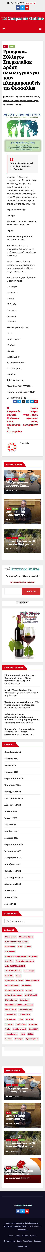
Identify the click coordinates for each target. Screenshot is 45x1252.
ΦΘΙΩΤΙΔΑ (33, 1029)
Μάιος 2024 (10, 765)
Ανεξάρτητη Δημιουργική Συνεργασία (21, 956)
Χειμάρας (19, 1039)
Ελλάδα (15, 479)
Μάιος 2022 (10, 904)
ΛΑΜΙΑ (29, 990)
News (5, 46)
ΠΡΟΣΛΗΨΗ (10, 1010)
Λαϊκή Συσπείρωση (13, 995)
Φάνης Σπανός (11, 1034)
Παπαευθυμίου (25, 1010)
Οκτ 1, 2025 (14, 1096)
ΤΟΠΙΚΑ (18, 105)
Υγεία (7, 1029)
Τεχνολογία (28, 1241)
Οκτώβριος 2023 (12, 792)
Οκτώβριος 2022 (12, 871)
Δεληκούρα (29, 971)
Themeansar (22, 1229)
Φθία (22, 1034)
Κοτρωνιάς (26, 985)
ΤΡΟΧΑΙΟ (9, 1024)
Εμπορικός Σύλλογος (29, 101)
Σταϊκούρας (10, 1019)
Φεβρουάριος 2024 (13, 778)
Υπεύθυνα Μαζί (19, 1029)
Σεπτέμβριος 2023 (13, 798)
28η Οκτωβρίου (26, 937)
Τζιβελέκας (21, 1024)
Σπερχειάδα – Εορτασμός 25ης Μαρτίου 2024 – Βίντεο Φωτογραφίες (19, 732)
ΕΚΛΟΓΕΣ (9, 976)
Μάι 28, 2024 (14, 1151)
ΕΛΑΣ (18, 976)
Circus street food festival (16, 942)
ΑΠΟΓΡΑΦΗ (10, 951)
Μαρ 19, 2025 (14, 1124)
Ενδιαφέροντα (9, 1241)
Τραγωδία (33, 1024)
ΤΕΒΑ (20, 1019)
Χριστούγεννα (32, 1039)
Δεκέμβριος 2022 (13, 858)
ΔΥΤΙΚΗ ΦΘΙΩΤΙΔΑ (11, 101)
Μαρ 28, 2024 (14, 1179)
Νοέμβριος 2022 (12, 864)
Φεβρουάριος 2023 (13, 844)
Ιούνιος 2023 (10, 818)
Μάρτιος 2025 (11, 759)
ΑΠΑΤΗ (28, 947)
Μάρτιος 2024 (11, 772)
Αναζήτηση (31, 591)
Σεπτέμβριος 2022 (13, 877)
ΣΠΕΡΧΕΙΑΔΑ (8, 105)
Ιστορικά (37, 1241)
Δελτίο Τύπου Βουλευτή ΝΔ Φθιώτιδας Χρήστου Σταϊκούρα (20, 1120)
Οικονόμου (25, 1000)
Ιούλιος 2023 (10, 811)
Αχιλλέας (9, 961)
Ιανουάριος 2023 (12, 851)
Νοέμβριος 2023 (12, 785)
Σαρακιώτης (24, 1014)
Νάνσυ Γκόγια (11, 1000)
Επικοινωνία (22, 1246)
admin (26, 443)
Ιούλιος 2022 (10, 891)
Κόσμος (33, 1236)
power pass (10, 947)
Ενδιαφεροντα (32, 981)
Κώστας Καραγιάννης (14, 990)
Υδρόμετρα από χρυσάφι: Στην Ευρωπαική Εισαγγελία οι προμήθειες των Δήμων (20, 678)
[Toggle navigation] (40, 28)
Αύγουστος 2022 (12, 884)
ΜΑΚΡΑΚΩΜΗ (31, 995)
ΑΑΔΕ (20, 947)
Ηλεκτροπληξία (12, 985)
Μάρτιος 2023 (11, 838)
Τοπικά (12, 46)
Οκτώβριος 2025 (12, 752)
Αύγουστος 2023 (12, 805)
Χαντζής (8, 1039)
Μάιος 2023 (10, 825)
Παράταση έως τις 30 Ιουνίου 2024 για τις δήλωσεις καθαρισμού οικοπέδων (21, 705)
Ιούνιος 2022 (10, 897)
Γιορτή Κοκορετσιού (25, 961)
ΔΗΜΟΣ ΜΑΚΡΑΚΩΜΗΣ (29, 97)
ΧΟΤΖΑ (31, 1034)
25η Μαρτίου (10, 937)
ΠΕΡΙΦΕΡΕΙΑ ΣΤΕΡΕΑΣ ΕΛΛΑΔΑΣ (19, 1005)
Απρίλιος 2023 (11, 831)
